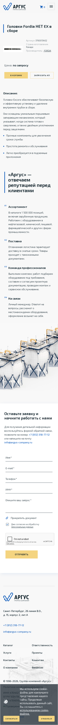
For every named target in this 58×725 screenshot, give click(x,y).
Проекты (37, 652)
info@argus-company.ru (18, 442)
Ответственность (42, 645)
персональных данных (22, 527)
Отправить (21, 554)
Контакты (9, 660)
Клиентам (38, 660)
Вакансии (37, 667)
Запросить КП (42, 75)
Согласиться (11, 719)
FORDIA (47, 50)
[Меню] (51, 6)
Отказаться (46, 719)
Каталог (8, 645)
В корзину (16, 75)
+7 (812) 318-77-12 (39, 434)
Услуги (7, 652)
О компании (10, 667)
